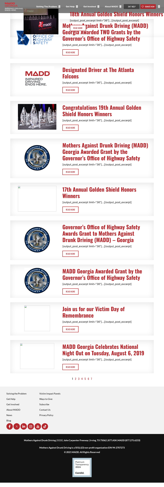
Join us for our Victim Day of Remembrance (93, 312)
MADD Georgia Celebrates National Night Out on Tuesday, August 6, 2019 (103, 349)
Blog (8, 420)
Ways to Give (45, 399)
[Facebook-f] (9, 426)
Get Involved (89, 6)
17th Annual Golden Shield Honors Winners (99, 192)
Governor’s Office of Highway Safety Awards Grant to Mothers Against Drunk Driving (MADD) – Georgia (101, 233)
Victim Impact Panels (49, 393)
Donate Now (150, 6)
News (9, 415)
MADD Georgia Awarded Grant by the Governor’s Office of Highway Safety (102, 274)
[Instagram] (31, 426)
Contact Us (44, 409)
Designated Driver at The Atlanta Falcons (98, 73)
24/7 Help (131, 7)
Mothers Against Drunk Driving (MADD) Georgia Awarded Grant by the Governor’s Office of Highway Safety (105, 151)
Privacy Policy (46, 415)
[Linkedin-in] (23, 426)
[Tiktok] (45, 426)
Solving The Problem (47, 6)
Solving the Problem (16, 393)
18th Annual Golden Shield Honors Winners (116, 14)
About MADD (112, 6)
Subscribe (44, 404)
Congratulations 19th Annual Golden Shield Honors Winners (101, 110)
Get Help (70, 6)
